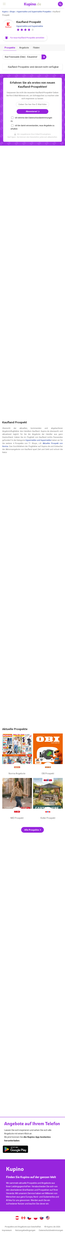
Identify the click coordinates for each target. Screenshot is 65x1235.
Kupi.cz (29, 1218)
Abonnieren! (32, 111)
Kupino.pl (35, 1218)
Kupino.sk (41, 1218)
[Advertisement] (32, 283)
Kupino (5, 12)
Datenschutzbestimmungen (51, 1230)
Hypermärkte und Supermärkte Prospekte (34, 12)
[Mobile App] (15, 1149)
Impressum (7, 1230)
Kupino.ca (23, 1218)
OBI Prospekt (48, 754)
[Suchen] (60, 4)
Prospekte (10, 47)
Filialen (36, 47)
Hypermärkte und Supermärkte (29, 26)
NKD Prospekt (17, 799)
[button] (18, 29)
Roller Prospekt (48, 799)
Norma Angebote (17, 754)
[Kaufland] (8, 26)
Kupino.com (48, 1218)
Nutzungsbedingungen (25, 1230)
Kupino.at (17, 1218)
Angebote (24, 47)
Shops (12, 12)
